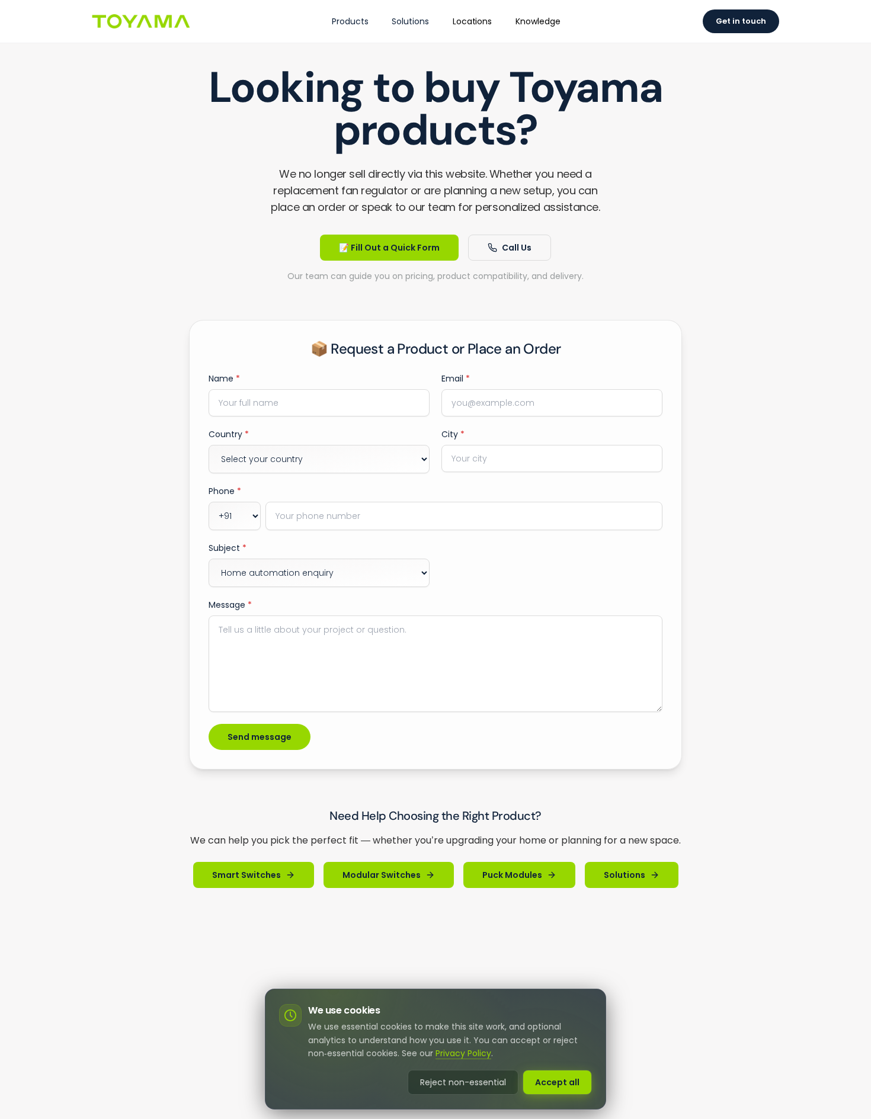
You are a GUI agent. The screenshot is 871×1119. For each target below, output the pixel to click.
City (453, 434)
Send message (260, 737)
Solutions (410, 21)
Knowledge (537, 21)
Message (230, 605)
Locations (472, 21)
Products (350, 21)
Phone (225, 491)
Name (224, 378)
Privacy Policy (463, 1053)
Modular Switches (381, 875)
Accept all (557, 1082)
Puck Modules (512, 875)
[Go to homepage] (141, 21)
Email (455, 378)
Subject (227, 548)
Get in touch (741, 21)
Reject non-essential (463, 1082)
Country (229, 434)
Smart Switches (246, 875)
